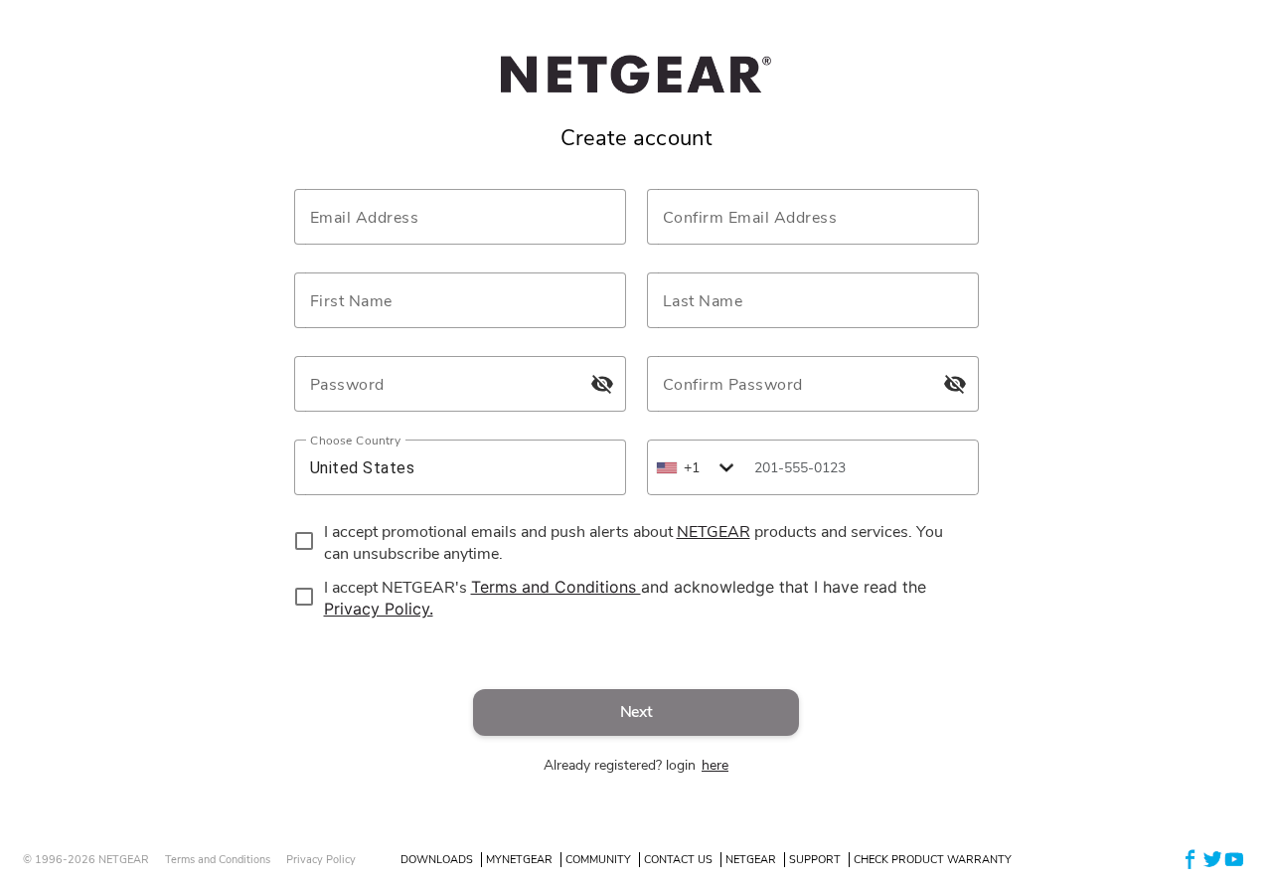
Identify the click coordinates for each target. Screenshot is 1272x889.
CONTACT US (678, 859)
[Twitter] (1212, 858)
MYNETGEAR (519, 859)
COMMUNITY (598, 859)
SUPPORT (815, 859)
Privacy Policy (321, 859)
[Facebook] (1190, 858)
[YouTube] (1234, 858)
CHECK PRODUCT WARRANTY (933, 859)
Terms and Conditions (217, 859)
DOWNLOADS (436, 859)
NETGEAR (750, 859)
